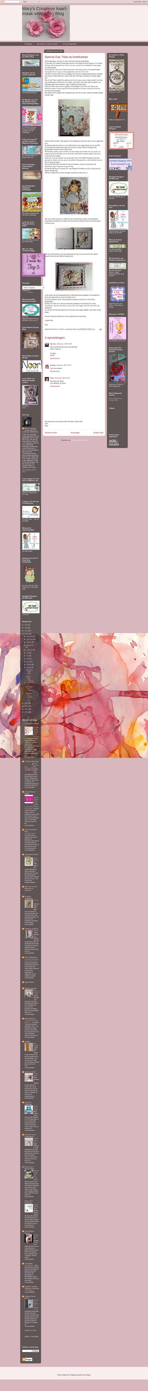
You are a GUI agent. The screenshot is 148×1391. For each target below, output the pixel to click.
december (30, 636)
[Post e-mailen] (100, 329)
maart (28, 661)
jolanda (53, 365)
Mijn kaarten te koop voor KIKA (47, 44)
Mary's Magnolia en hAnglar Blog (115, 399)
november (30, 639)
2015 (26, 631)
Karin (52, 378)
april (28, 659)
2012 (26, 706)
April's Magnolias (31, 957)
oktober (29, 642)
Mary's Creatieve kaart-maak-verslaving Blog (45, 11)
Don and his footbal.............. (30, 696)
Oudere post (98, 433)
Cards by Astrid (30, 1072)
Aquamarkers (29, 982)
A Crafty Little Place (32, 761)
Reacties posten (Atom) (79, 440)
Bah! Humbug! (30, 1018)
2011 (26, 709)
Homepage (75, 433)
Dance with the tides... (36, 860)
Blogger (87, 1375)
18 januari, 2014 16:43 (63, 365)
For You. (36, 900)
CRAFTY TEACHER (31, 1337)
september (30, 645)
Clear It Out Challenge (29, 1202)
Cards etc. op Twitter (36, 1108)
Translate (30, 292)
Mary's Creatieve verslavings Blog (31, 429)
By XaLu (53, 344)
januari (28, 667)
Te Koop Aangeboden (69, 44)
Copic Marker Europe (29, 1232)
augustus (29, 650)
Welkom (36, 930)
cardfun (27, 1041)
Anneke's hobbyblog (28, 897)
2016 (26, 628)
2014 (26, 634)
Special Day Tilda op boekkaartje (30, 680)
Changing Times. (30, 833)
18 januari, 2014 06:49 (64, 344)
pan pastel (94, 151)
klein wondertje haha (36, 992)
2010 (26, 712)
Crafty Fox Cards (31, 1330)
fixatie (72, 154)
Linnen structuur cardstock (74, 65)
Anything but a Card (36, 1140)
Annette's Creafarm (31, 929)
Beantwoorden (55, 358)
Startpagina (28, 44)
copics (59, 72)
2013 (26, 703)
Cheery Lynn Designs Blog (29, 1168)
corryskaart (29, 1263)
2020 (26, 625)
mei (27, 656)
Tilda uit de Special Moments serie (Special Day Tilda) (73, 69)
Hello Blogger (29, 1290)
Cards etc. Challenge (28, 1103)
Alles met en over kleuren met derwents (31, 888)
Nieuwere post (51, 433)
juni (27, 653)
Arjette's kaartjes (30, 988)
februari (29, 664)
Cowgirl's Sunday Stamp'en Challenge (32, 1287)
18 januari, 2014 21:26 (62, 378)
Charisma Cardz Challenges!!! (30, 1135)
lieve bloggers (29, 1265)
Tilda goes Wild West (29, 672)
